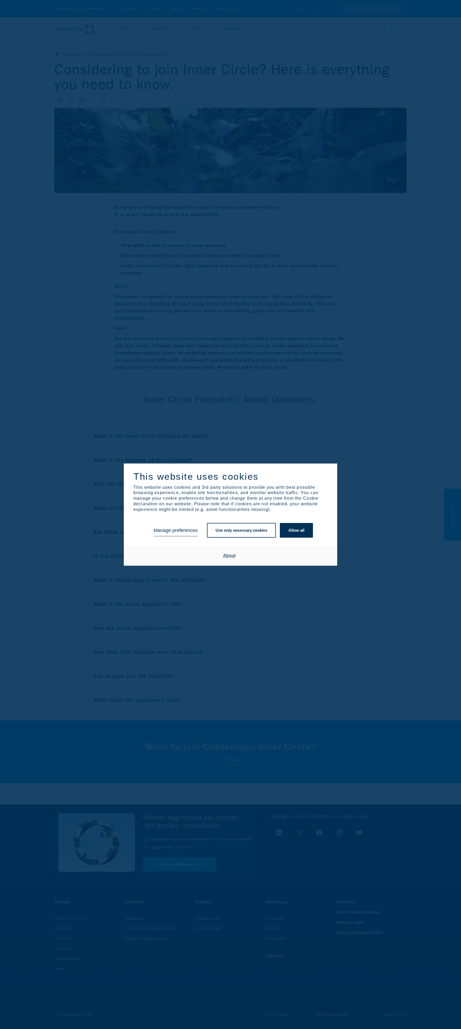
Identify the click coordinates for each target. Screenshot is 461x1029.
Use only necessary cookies (241, 530)
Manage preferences (176, 530)
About (229, 555)
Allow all (296, 530)
